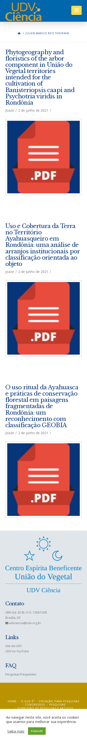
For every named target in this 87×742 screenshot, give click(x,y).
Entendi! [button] (37, 731)
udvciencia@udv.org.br (25, 623)
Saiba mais (15, 731)
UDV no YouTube (17, 651)
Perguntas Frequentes (20, 674)
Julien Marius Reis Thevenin (47, 33)
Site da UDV (13, 646)
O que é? (28, 701)
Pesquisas (57, 704)
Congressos (35, 704)
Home (12, 701)
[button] (76, 10)
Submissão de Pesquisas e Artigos (45, 708)
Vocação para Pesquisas (59, 701)
